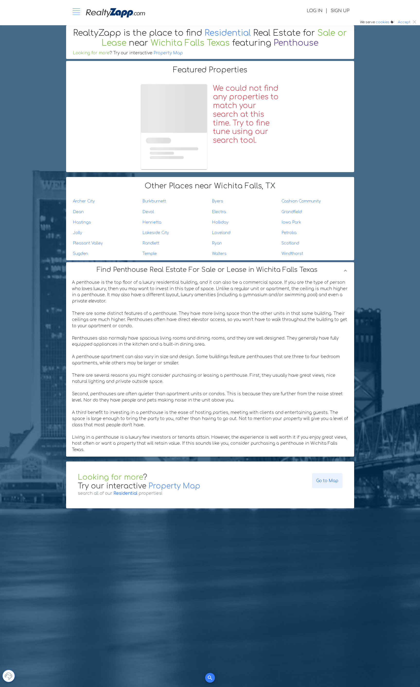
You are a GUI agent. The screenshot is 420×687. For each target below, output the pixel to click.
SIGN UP (340, 10)
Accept (404, 22)
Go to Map (327, 480)
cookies (382, 22)
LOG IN (315, 10)
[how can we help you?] (8, 676)
